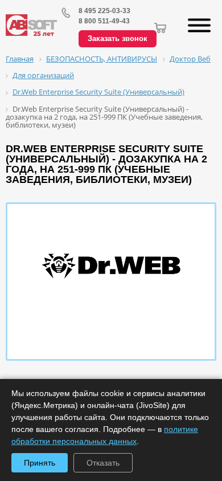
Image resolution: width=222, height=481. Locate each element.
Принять (39, 462)
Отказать (103, 462)
